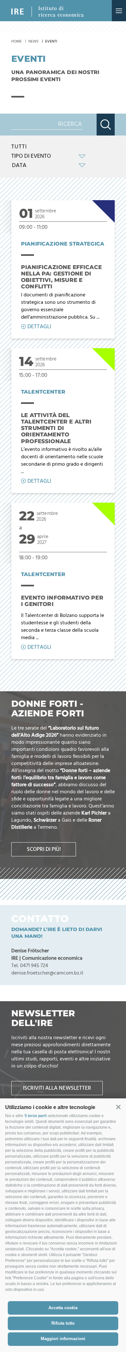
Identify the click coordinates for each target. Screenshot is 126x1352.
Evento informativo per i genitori (62, 600)
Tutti (19, 147)
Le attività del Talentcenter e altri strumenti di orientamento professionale (56, 428)
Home (16, 41)
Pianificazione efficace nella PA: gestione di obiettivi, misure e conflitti (61, 277)
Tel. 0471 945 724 (29, 966)
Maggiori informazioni (63, 1338)
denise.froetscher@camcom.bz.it (47, 973)
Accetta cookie (63, 1307)
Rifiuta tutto (63, 1323)
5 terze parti (36, 1116)
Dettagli (39, 327)
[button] (118, 1106)
